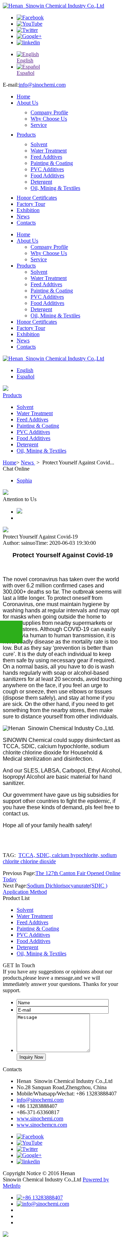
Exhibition (28, 210)
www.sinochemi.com (40, 1118)
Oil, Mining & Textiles (55, 188)
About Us (27, 103)
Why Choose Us (49, 119)
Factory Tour (31, 204)
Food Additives (47, 175)
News (23, 216)
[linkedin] (28, 42)
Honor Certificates (37, 198)
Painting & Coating (52, 163)
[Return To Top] (5, 1235)
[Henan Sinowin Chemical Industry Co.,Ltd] (53, 6)
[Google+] (29, 36)
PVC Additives (47, 169)
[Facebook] (30, 17)
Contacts (26, 223)
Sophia (24, 480)
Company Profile (49, 112)
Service (39, 125)
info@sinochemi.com (42, 85)
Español (25, 376)
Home (23, 96)
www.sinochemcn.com (42, 1125)
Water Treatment (49, 151)
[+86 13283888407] (40, 1197)
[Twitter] (27, 30)
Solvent (39, 144)
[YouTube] (29, 24)
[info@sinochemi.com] (43, 1204)
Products (26, 135)
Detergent (41, 182)
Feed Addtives (46, 157)
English (25, 370)
